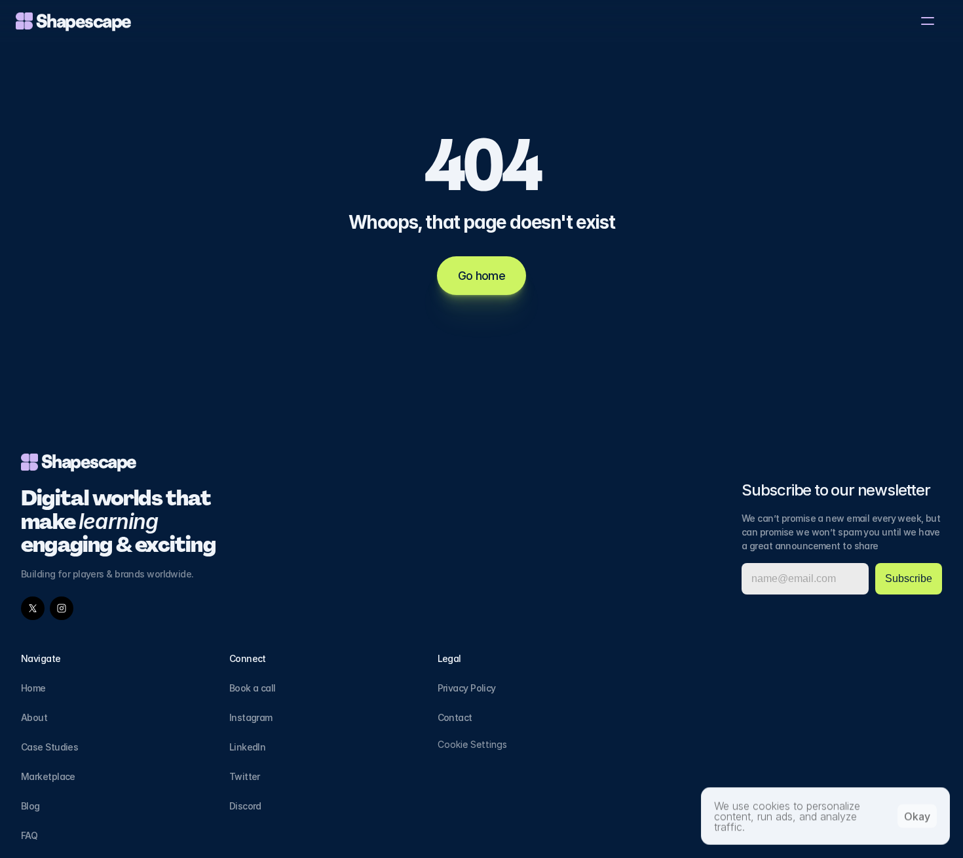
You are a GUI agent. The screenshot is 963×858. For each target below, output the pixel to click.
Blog (30, 805)
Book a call (252, 687)
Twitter (244, 776)
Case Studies (49, 746)
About (34, 717)
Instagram (251, 717)
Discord (245, 805)
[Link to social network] (33, 608)
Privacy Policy (467, 687)
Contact (455, 717)
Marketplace (48, 776)
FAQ (29, 835)
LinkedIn (247, 746)
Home (33, 687)
